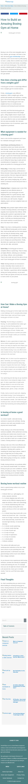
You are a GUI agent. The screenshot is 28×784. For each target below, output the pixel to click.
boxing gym (9, 93)
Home (2, 6)
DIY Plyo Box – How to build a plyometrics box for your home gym (19, 701)
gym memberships (15, 56)
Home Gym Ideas (9, 6)
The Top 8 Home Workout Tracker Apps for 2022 (19, 714)
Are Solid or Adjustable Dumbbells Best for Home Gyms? (19, 686)
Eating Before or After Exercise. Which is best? (19, 656)
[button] (23, 2)
